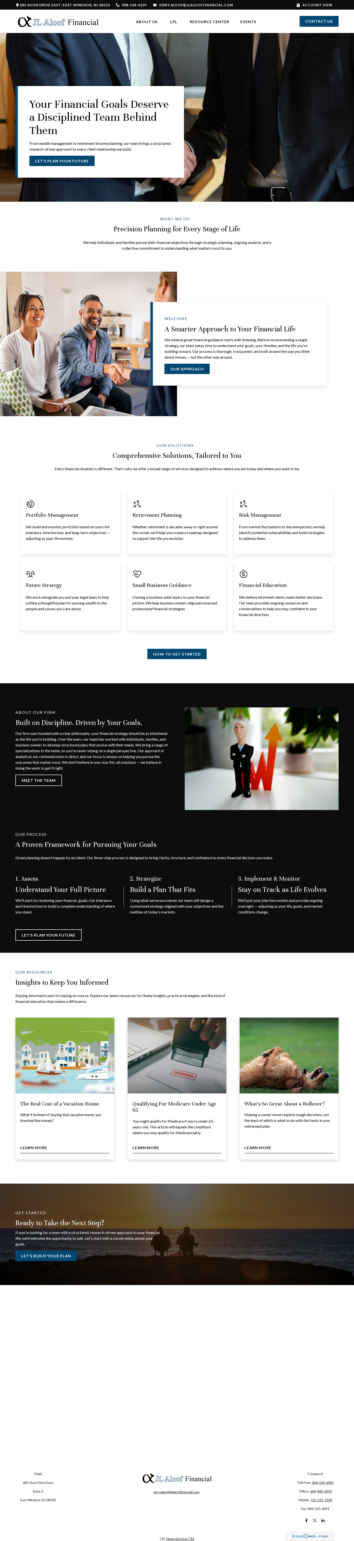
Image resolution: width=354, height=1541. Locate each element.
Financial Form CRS (180, 1539)
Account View (317, 5)
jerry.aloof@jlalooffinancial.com (196, 5)
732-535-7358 (321, 1500)
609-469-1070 (321, 1491)
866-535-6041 (323, 1483)
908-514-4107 (134, 5)
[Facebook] (306, 1520)
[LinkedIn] (323, 1520)
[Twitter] (315, 1520)
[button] (147, 21)
